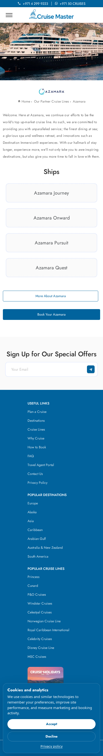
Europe (33, 503)
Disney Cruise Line (41, 647)
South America (38, 556)
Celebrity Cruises (40, 638)
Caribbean (35, 529)
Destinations (36, 420)
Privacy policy (51, 746)
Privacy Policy (37, 482)
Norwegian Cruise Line (44, 621)
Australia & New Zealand (45, 547)
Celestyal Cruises (40, 612)
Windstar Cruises (40, 603)
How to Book (37, 447)
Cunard (33, 585)
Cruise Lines (36, 429)
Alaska (32, 512)
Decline (51, 736)
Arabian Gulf (37, 538)
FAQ (31, 456)
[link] (51, 192)
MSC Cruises (37, 656)
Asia (31, 521)
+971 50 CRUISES (73, 3)
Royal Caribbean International (48, 630)
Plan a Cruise (37, 411)
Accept (51, 723)
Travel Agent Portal (41, 464)
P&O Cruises (37, 594)
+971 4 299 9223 (36, 3)
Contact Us (35, 473)
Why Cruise (36, 438)
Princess (34, 576)
